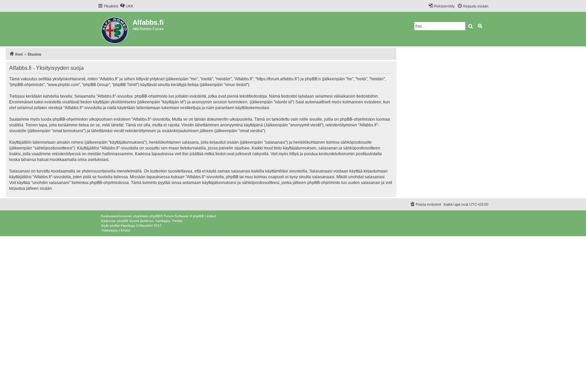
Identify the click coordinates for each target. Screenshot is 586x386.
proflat (115, 225)
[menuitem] (126, 6)
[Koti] (115, 29)
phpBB (155, 216)
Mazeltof (146, 225)
